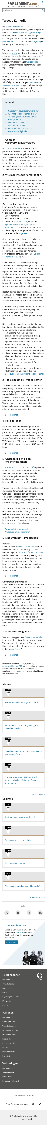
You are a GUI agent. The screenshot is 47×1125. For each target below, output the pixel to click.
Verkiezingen (10, 1063)
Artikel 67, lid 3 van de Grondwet (17, 467)
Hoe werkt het (8, 979)
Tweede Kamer (12, 26)
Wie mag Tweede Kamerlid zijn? (22, 113)
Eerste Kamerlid (8, 1022)
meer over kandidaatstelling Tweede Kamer (24, 373)
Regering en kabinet (10, 996)
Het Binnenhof (11, 974)
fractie (14, 53)
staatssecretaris (36, 552)
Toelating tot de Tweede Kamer (22, 116)
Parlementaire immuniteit (16, 529)
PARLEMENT (22, 3)
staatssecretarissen (11, 85)
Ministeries (6, 1001)
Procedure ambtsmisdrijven (17, 532)
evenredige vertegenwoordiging (28, 32)
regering (37, 41)
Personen (8, 1012)
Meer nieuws (37, 794)
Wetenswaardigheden (18, 131)
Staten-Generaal (12, 148)
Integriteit (6, 1056)
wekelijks (20, 932)
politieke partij (8, 41)
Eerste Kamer (7, 988)
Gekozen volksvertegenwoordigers (24, 111)
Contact (30, 1095)
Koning (5, 1005)
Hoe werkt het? (8, 1017)
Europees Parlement (10, 1081)
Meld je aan (11, 942)
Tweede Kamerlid (9, 1026)
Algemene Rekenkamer (15, 224)
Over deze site (19, 1095)
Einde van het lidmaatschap (20, 128)
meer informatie (12, 414)
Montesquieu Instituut (30, 6)
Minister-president (10, 1043)
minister (22, 552)
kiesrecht (6, 189)
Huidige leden (14, 119)
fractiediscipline (32, 61)
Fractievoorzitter (9, 1034)
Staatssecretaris (8, 1051)
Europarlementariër (10, 1030)
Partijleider (6, 1039)
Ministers (34, 82)
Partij (4, 992)
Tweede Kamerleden (26, 546)
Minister (5, 1047)
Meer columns (36, 897)
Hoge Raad (23, 233)
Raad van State (20, 221)
